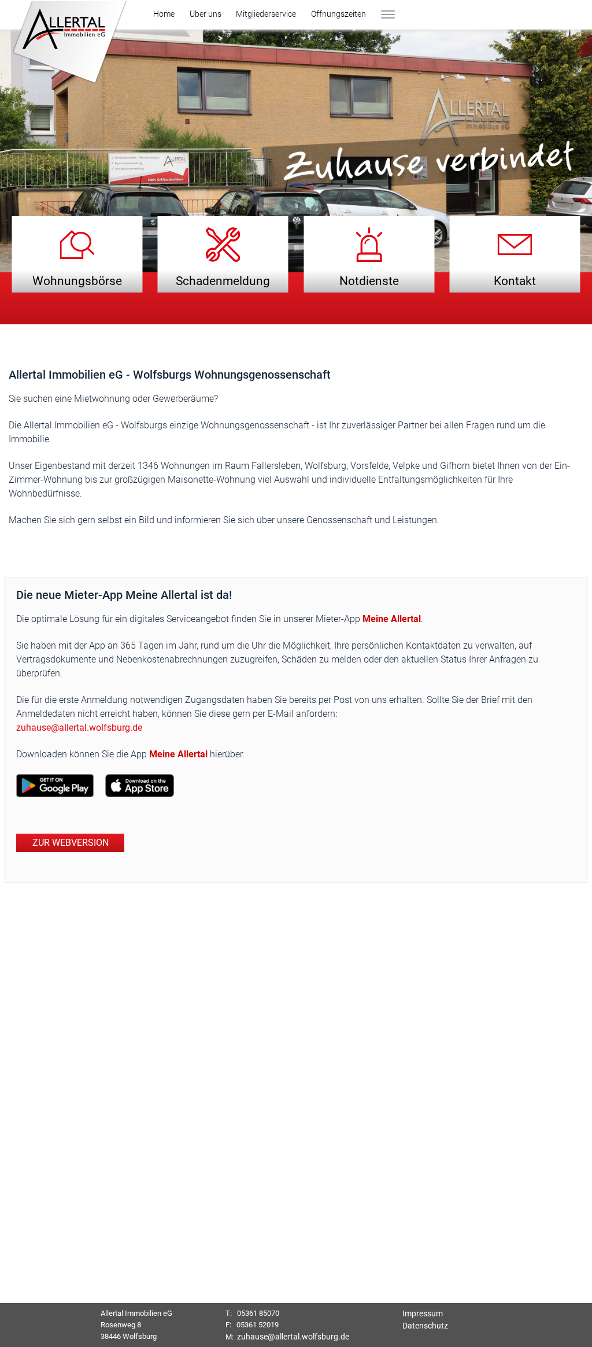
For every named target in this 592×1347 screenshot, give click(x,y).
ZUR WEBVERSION (70, 842)
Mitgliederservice (266, 13)
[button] (68, 44)
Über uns (205, 13)
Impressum (422, 1313)
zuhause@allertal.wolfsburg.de (79, 727)
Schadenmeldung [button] (223, 280)
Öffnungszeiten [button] (338, 13)
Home (164, 13)
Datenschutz (425, 1325)
